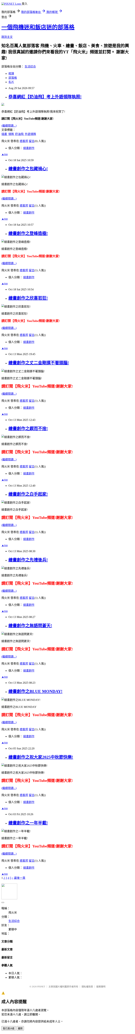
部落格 (12, 77)
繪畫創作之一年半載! (28, 823)
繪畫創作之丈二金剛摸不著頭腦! (38, 363)
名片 (11, 81)
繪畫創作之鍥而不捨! (28, 428)
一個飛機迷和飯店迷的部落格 (38, 27)
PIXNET (41, 986)
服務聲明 (100, 986)
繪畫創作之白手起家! (28, 494)
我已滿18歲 (8, 1028)
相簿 (11, 73)
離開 (20, 1028)
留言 (31, 141)
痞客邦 (24, 141)
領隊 (11, 134)
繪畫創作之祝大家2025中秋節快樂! (40, 757)
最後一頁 (19, 877)
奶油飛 (19, 134)
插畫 (4, 134)
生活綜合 (30, 66)
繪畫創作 (28, 148)
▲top (4, 154)
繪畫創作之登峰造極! (28, 233)
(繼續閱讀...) (9, 125)
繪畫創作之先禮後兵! (28, 560)
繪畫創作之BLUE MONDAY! (35, 691)
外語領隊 (30, 134)
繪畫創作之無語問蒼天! (30, 625)
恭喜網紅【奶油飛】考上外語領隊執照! (45, 97)
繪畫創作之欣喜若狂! (28, 298)
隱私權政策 (87, 986)
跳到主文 (7, 36)
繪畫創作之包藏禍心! (28, 168)
